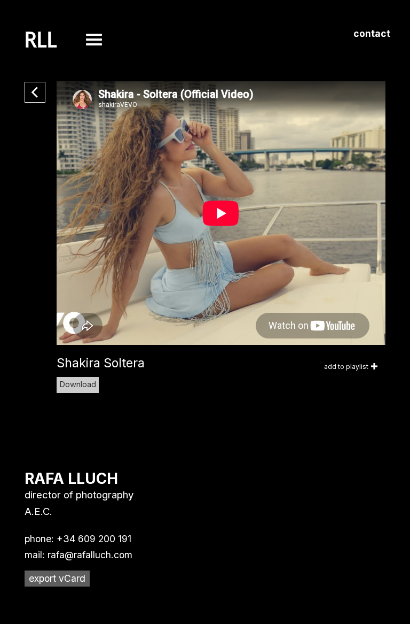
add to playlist (346, 367)
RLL (41, 40)
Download (77, 384)
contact (371, 33)
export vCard (57, 578)
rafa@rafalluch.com (90, 554)
